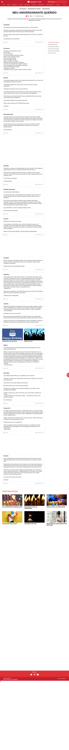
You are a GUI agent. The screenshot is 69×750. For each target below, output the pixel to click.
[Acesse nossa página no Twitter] (31, 674)
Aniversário (46, 8)
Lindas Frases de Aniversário (53, 48)
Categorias (22, 8)
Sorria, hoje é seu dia (52, 52)
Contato (60, 678)
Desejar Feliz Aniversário (52, 44)
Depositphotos (15, 679)
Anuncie (64, 678)
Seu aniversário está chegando (53, 50)
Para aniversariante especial (53, 46)
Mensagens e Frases (34, 8)
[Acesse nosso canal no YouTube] (38, 674)
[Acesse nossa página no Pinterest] (34, 674)
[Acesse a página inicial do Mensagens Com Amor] (34, 2)
